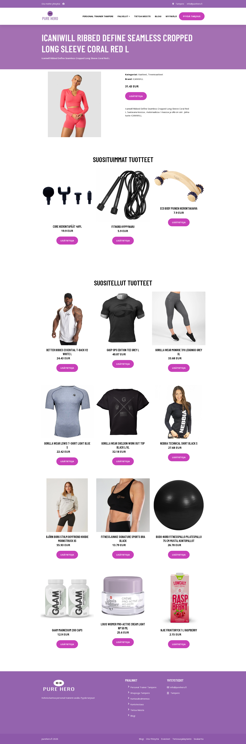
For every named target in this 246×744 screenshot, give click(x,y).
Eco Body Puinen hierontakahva (178, 208)
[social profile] (63, 4)
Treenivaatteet (155, 74)
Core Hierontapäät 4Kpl (67, 226)
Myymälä (171, 16)
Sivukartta (198, 738)
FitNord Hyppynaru (123, 226)
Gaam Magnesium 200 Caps (67, 630)
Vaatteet (142, 74)
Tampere (180, 3)
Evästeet (165, 738)
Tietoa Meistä (137, 710)
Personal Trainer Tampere (143, 687)
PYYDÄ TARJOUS (191, 16)
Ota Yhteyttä (152, 738)
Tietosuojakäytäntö (181, 738)
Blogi (158, 16)
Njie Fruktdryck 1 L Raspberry (179, 630)
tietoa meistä (142, 16)
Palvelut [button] (123, 16)
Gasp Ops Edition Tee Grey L (123, 350)
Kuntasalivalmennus (140, 698)
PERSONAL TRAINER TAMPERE (98, 16)
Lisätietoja (136, 96)
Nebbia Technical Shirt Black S (178, 443)
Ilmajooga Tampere (140, 693)
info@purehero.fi (194, 3)
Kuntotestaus (137, 704)
